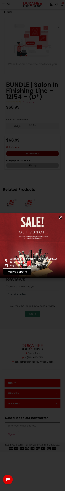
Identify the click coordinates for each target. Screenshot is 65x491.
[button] (61, 217)
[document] (32, 245)
